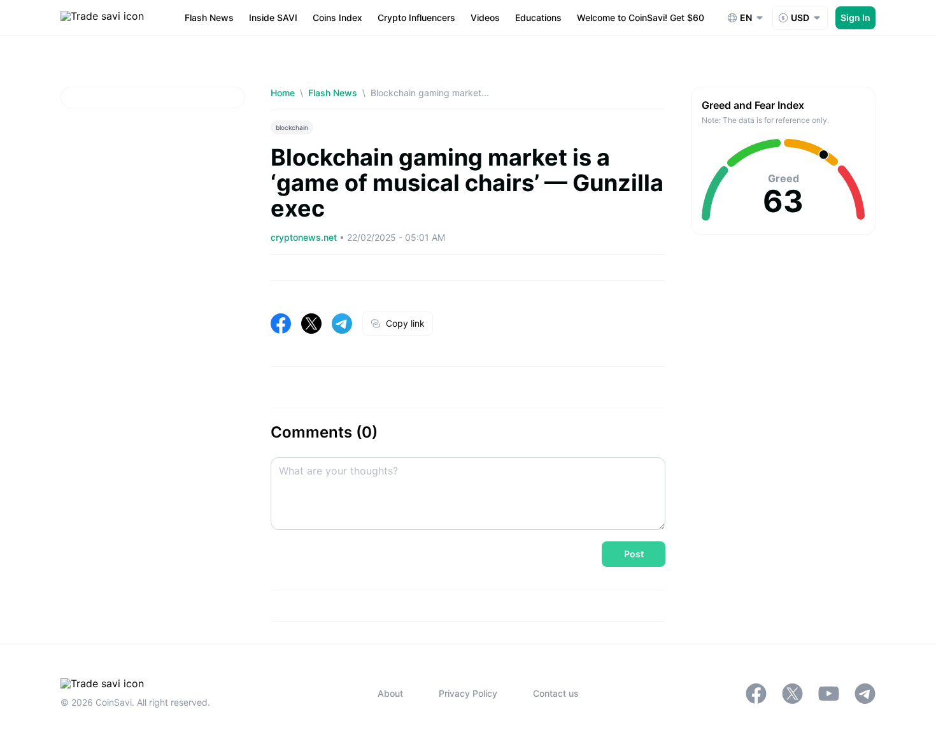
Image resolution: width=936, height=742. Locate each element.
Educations (538, 17)
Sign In (855, 17)
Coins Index (337, 17)
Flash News (209, 17)
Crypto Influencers (416, 17)
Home (283, 92)
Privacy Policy (468, 693)
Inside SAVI (273, 17)
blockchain (292, 127)
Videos (485, 17)
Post (634, 553)
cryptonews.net (305, 237)
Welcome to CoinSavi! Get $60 (640, 17)
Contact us (556, 693)
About (390, 693)
